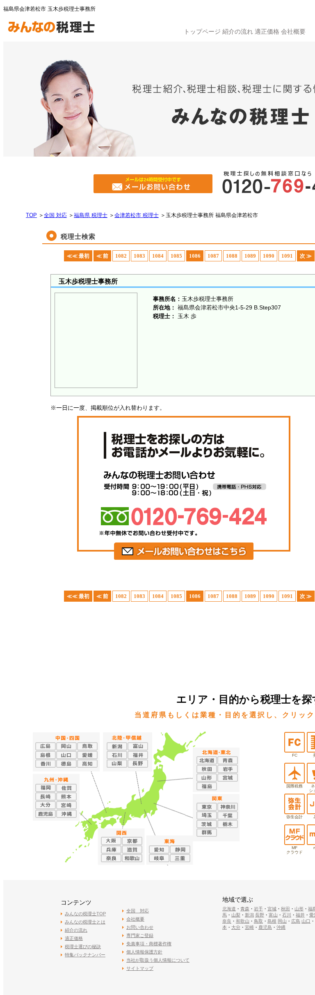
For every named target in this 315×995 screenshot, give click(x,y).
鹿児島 (265, 927)
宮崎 (249, 927)
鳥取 (258, 921)
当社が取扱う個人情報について (157, 960)
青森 (244, 908)
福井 (300, 914)
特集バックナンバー (85, 954)
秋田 (285, 908)
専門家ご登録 (139, 935)
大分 (235, 927)
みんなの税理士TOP (85, 913)
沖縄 (280, 927)
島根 (271, 921)
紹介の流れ (237, 31)
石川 (286, 914)
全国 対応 (137, 910)
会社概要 (293, 31)
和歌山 (242, 921)
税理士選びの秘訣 (83, 946)
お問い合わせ (139, 927)
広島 (295, 921)
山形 (299, 908)
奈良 (226, 921)
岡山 (282, 921)
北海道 (229, 908)
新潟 (249, 914)
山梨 (235, 914)
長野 (259, 914)
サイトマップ (139, 968)
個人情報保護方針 (144, 951)
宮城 (271, 908)
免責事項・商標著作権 (148, 943)
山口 (305, 921)
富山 (273, 914)
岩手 (258, 908)
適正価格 (267, 31)
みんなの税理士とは (85, 921)
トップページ (202, 31)
